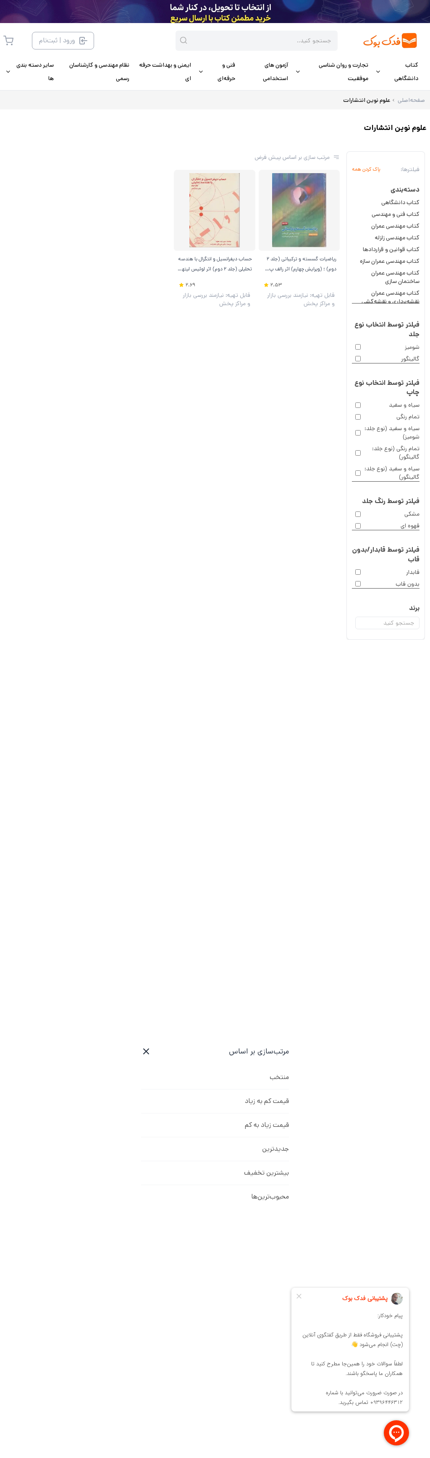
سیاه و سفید (404, 405)
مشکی (412, 514)
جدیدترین (275, 1149)
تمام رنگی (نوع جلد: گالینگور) (396, 452)
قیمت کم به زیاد (267, 1101)
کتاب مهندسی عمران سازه (390, 261)
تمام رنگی (408, 416)
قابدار (413, 572)
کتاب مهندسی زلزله (397, 237)
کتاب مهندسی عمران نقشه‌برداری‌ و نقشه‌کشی (391, 297)
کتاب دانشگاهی (400, 202)
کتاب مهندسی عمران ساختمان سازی (395, 277)
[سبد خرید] (8, 41)
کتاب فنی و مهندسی (396, 214)
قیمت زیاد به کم (267, 1125)
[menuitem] (396, 71)
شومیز (412, 347)
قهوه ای (410, 525)
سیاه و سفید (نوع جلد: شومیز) (392, 432)
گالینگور (410, 359)
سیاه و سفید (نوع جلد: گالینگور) (392, 472)
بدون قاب (408, 584)
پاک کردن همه (366, 169)
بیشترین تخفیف (266, 1173)
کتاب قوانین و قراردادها (391, 249)
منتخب (279, 1077)
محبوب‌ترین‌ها (270, 1196)
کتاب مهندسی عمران (395, 226)
